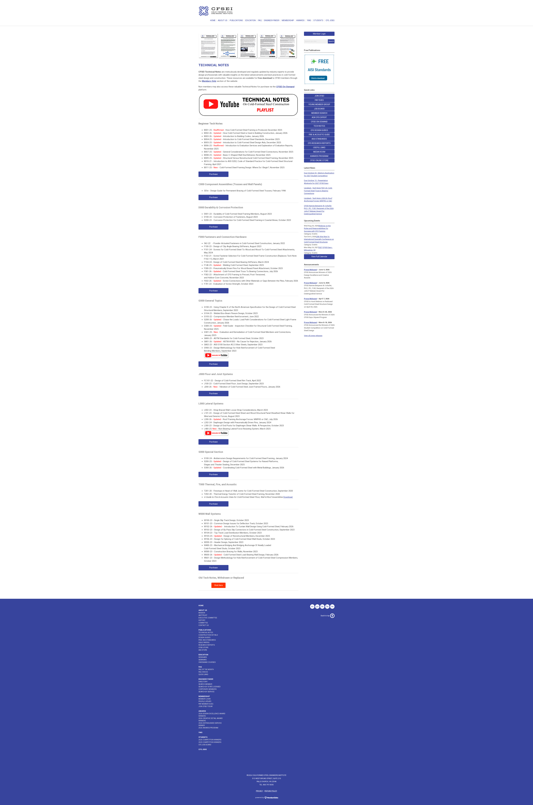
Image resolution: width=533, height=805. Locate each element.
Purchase (213, 174)
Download (288, 497)
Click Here (218, 585)
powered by (259, 797)
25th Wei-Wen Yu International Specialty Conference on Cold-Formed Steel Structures (319, 239)
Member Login (319, 34)
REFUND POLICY (271, 791)
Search (331, 41)
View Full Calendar (319, 256)
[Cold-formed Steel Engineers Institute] (215, 16)
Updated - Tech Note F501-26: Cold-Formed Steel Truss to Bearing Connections (318, 190)
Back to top (325, 616)
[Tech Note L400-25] (216, 435)
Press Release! (310, 270)
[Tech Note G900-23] (216, 357)
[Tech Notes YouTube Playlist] (248, 115)
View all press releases (313, 336)
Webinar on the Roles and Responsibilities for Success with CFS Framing (317, 228)
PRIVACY (259, 791)
